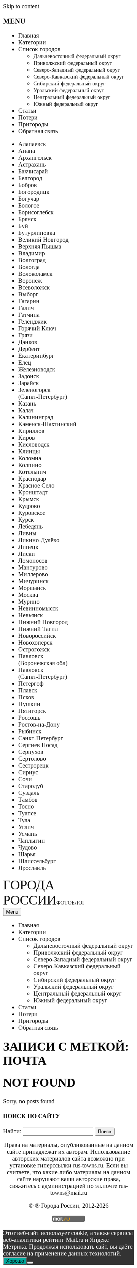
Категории (32, 42)
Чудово (27, 847)
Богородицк (33, 192)
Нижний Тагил (38, 629)
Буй (23, 226)
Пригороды (33, 124)
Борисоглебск (36, 212)
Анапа (26, 151)
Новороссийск (37, 635)
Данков (27, 342)
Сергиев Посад (37, 745)
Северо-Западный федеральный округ (76, 70)
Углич (26, 827)
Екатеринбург (36, 355)
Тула (24, 820)
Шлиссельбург (37, 861)
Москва (28, 595)
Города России (44, 893)
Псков (26, 697)
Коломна (29, 458)
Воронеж (30, 280)
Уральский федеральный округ (68, 90)
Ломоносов (33, 560)
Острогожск (34, 649)
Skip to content (21, 6)
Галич (26, 308)
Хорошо (15, 1261)
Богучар (28, 198)
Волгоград (32, 260)
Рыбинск (29, 731)
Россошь (29, 717)
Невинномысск (38, 608)
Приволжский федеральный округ (72, 63)
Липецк (28, 547)
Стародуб (30, 786)
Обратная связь (38, 131)
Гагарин (29, 301)
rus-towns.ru (88, 1165)
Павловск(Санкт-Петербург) (42, 673)
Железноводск (36, 369)
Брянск (27, 219)
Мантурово (33, 567)
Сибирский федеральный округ (69, 84)
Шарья (26, 854)
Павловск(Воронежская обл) (42, 659)
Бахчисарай (33, 171)
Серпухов (30, 752)
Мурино (29, 601)
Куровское (31, 513)
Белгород (30, 178)
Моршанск (32, 588)
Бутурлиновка (36, 233)
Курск (26, 519)
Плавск (27, 690)
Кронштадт (33, 492)
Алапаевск (32, 144)
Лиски (26, 554)
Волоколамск (35, 274)
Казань (27, 403)
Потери (28, 117)
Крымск (28, 499)
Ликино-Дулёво (38, 540)
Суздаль (28, 793)
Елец (24, 362)
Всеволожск (34, 287)
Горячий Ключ (37, 328)
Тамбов (28, 799)
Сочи (25, 779)
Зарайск (28, 383)
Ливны (27, 533)
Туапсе (27, 813)
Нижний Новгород (43, 622)
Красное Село (36, 485)
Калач (25, 410)
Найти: (12, 1131)
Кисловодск (33, 444)
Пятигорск (32, 711)
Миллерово (33, 574)
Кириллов (31, 431)
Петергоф (30, 683)
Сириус (28, 772)
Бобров (27, 185)
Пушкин (29, 704)
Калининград (35, 417)
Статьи (27, 110)
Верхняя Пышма (39, 246)
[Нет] (30, 1263)
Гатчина (29, 314)
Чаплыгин (31, 840)
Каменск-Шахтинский (47, 424)
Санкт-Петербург (40, 738)
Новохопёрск (35, 642)
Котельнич (32, 472)
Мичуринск (33, 581)
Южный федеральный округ (65, 104)
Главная (28, 35)
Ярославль (32, 868)
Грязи (25, 335)
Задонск (28, 376)
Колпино (29, 465)
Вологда (29, 267)
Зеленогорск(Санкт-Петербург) (42, 393)
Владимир (31, 253)
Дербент (29, 349)
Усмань (27, 834)
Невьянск (30, 615)
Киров (26, 437)
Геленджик (32, 321)
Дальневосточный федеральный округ (77, 56)
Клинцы (29, 451)
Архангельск (35, 157)
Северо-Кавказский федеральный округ (78, 77)
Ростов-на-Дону (39, 724)
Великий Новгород (43, 239)
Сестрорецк (33, 765)
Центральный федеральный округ (71, 97)
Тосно (26, 806)
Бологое (28, 205)
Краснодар (32, 478)
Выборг (28, 294)
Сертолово (32, 758)
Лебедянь (30, 526)
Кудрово (29, 506)
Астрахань (32, 164)
